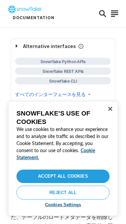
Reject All (63, 192)
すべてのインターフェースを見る (50, 94)
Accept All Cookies (63, 176)
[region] (63, 158)
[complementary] (63, 70)
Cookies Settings (63, 204)
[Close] (110, 108)
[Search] (102, 13)
